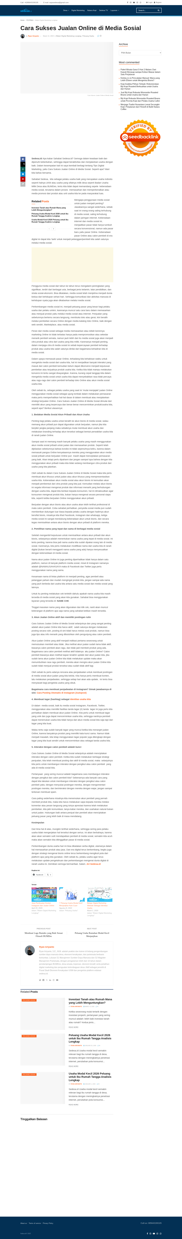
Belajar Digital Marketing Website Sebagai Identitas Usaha (97, 905)
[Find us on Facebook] (127, 2)
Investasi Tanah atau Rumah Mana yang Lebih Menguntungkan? (49, 209)
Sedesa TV (103, 10)
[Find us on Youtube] (134, 2)
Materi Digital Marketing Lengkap (46, 20)
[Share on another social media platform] (22, 184)
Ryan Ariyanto (33, 36)
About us (23, 1223)
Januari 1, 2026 (89, 1084)
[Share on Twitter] (22, 164)
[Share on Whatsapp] (22, 169)
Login (150, 2)
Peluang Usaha (88, 36)
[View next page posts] (53, 229)
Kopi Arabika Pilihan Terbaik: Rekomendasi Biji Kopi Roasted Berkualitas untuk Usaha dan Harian (140, 86)
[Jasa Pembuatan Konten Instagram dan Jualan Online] (44, 894)
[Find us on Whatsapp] (140, 2)
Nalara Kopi (91, 10)
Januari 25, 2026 (90, 1045)
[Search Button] (159, 10)
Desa (65, 10)
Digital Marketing (78, 10)
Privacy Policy (48, 1223)
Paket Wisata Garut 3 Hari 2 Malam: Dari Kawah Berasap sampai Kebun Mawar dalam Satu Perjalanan (140, 72)
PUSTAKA (29, 20)
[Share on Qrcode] (22, 179)
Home (22, 20)
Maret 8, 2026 (89, 1006)
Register (158, 2)
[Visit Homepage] (26, 10)
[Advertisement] (66, 129)
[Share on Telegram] (22, 174)
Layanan (114, 10)
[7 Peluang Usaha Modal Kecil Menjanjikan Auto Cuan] (72, 894)
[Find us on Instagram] (130, 2)
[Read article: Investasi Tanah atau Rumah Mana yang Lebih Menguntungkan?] (42, 1014)
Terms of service (35, 1223)
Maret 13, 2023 (48, 36)
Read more (73, 1027)
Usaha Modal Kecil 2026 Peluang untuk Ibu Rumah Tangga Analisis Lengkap (50, 221)
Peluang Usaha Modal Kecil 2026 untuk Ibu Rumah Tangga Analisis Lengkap (50, 215)
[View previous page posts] (49, 229)
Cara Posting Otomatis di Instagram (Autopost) (62, 693)
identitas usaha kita (80, 699)
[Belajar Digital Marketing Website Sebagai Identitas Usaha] (99, 894)
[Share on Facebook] (22, 159)
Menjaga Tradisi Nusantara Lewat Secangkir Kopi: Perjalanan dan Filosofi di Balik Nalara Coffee (140, 106)
